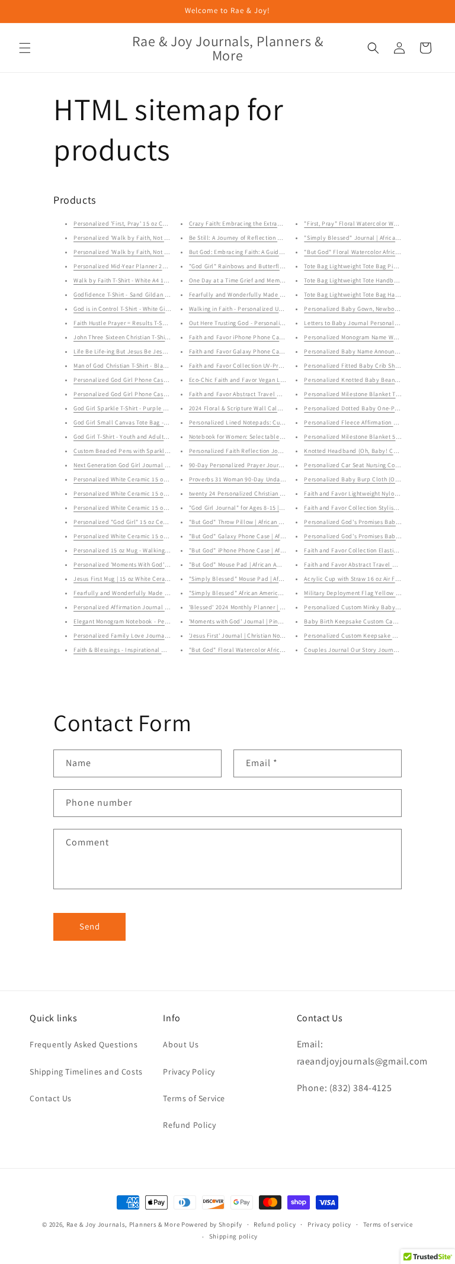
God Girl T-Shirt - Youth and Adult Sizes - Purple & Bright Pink (156, 436)
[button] (25, 48)
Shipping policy (233, 1236)
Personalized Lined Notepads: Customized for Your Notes (266, 422)
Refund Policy (189, 1125)
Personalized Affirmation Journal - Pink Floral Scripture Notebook (163, 607)
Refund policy (275, 1224)
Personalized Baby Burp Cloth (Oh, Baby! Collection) (377, 479)
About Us (180, 1044)
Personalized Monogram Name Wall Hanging (364, 337)
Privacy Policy (188, 1071)
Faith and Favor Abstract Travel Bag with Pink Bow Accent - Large (278, 394)
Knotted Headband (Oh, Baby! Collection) (361, 451)
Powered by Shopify (211, 1224)
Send (89, 926)
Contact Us (51, 1098)
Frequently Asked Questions (84, 1044)
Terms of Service (194, 1098)
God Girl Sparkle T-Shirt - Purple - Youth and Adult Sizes (149, 408)
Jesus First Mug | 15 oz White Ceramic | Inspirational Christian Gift (162, 579)
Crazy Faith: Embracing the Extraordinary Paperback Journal (272, 223)
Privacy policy (329, 1224)
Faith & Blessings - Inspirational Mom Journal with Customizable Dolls (168, 650)
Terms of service (388, 1224)
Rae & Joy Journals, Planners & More (123, 1224)
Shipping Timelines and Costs (86, 1071)
